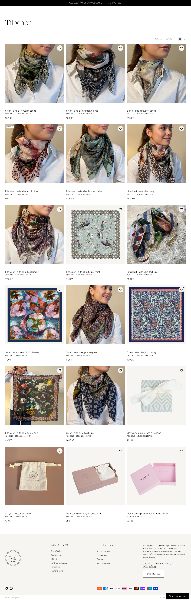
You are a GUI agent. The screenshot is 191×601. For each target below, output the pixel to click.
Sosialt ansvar (57, 555)
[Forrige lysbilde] (9, 73)
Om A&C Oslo (57, 551)
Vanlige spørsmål (104, 551)
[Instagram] (11, 588)
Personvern (55, 567)
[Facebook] (6, 588)
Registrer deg (153, 573)
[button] (171, 39)
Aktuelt (54, 559)
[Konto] (177, 11)
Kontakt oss (102, 555)
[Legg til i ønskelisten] (59, 48)
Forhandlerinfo (57, 570)
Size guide (101, 559)
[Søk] (172, 11)
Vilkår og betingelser (59, 563)
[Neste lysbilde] (60, 73)
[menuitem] (162, 11)
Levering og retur (103, 563)
